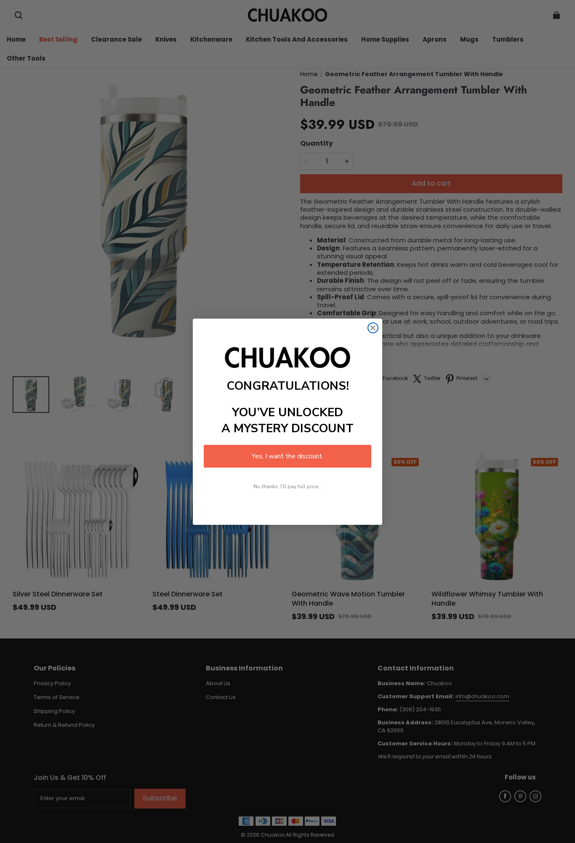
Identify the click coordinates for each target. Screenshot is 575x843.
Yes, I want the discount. (287, 456)
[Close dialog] (373, 328)
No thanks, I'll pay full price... (287, 486)
